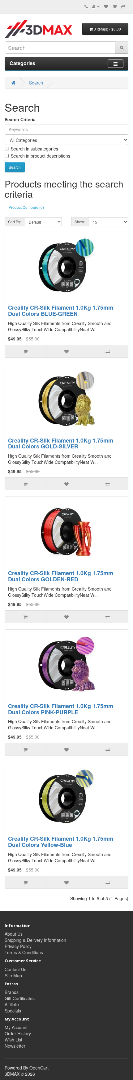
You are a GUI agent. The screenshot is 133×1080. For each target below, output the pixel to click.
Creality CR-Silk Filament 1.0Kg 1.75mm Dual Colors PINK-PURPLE (60, 709)
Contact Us (15, 969)
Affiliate (12, 1004)
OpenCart (39, 1068)
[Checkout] (123, 6)
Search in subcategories (34, 149)
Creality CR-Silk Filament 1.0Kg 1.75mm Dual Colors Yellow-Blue (60, 842)
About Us (14, 934)
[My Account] (96, 6)
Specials (13, 1011)
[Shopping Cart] (115, 6)
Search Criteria (20, 119)
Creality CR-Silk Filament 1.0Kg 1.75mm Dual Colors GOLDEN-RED (60, 576)
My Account (16, 1027)
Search (36, 83)
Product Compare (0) (26, 207)
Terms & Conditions (24, 952)
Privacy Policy (18, 946)
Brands (12, 992)
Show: (80, 221)
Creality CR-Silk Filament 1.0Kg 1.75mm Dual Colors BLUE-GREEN (60, 310)
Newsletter (15, 1046)
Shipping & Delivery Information (35, 940)
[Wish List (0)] (106, 6)
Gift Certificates (20, 998)
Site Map (13, 975)
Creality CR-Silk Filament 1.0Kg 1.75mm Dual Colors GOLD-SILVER (60, 443)
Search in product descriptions (40, 156)
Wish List (13, 1040)
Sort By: (14, 221)
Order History (18, 1033)
